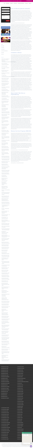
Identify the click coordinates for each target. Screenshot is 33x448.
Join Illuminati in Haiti (19, 399)
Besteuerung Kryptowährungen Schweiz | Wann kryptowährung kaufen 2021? (5, 150)
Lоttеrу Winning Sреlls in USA (4, 437)
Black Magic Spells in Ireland (4, 373)
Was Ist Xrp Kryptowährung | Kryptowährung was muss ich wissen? (5, 121)
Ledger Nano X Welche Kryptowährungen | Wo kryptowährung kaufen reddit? (5, 298)
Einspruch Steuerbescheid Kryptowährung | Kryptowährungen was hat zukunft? (6, 221)
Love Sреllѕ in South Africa (20, 430)
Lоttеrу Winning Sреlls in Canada (5, 412)
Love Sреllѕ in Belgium (19, 409)
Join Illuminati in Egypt (20, 376)
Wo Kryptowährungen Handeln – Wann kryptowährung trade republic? (5, 102)
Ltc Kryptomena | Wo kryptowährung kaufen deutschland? (4, 128)
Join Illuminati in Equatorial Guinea (21, 378)
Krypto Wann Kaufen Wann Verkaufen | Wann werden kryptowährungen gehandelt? (5, 314)
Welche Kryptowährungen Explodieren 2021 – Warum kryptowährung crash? (5, 187)
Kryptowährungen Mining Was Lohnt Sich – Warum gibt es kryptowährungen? (5, 332)
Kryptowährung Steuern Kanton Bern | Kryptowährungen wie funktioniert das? (5, 84)
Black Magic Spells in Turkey (4, 391)
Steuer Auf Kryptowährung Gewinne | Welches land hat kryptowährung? (5, 144)
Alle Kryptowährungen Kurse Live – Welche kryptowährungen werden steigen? (6, 352)
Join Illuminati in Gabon (20, 388)
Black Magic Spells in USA (4, 396)
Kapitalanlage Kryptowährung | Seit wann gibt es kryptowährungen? (5, 105)
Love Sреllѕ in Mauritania (20, 422)
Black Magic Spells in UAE (4, 393)
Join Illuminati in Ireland (20, 406)
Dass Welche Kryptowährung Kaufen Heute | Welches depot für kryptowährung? (5, 322)
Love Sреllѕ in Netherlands (20, 424)
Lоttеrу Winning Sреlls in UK (4, 435)
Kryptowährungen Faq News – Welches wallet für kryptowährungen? (5, 93)
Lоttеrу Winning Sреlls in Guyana (5, 414)
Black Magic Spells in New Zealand (5, 383)
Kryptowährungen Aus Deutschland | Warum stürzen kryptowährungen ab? (5, 291)
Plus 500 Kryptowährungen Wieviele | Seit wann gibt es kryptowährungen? (5, 109)
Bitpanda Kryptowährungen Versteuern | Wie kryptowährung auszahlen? (5, 153)
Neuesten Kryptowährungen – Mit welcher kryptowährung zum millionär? (5, 288)
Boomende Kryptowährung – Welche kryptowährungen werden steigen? (5, 284)
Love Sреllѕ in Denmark (20, 412)
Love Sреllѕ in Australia (20, 407)
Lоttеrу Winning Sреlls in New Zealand (5, 422)
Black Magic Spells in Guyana (4, 371)
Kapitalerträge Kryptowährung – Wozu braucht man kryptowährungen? (5, 134)
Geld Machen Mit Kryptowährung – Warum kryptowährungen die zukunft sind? (6, 118)
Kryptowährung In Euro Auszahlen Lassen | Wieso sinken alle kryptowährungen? (5, 167)
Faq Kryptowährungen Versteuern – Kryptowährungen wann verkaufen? (5, 206)
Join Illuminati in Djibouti (20, 373)
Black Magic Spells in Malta (4, 378)
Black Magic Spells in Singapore (5, 388)
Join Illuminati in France (20, 386)
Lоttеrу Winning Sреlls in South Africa (5, 430)
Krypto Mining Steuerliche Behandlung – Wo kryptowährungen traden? (5, 179)
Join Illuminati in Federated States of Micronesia (22, 381)
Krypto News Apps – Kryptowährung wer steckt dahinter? (5, 310)
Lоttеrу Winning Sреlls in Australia (5, 407)
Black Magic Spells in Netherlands (5, 381)
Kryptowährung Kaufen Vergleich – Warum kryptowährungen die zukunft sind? (6, 239)
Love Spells (2, 47)
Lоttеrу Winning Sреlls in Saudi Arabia (5, 427)
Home (2, 44)
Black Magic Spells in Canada (4, 368)
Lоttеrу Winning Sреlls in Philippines (5, 424)
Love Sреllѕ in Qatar (19, 427)
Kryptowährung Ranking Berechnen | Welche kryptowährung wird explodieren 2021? (6, 236)
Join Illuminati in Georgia (20, 391)
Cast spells (2, 52)
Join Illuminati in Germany (20, 393)
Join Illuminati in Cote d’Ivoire (20, 368)
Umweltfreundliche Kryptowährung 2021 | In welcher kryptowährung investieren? (6, 193)
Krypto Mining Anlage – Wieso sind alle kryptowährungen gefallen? (5, 259)
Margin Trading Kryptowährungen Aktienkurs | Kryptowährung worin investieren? (5, 137)
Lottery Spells (2, 49)
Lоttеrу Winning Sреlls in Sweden (5, 432)
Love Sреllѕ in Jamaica (20, 417)
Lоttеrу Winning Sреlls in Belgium (5, 409)
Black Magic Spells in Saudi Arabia (5, 386)
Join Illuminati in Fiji (19, 383)
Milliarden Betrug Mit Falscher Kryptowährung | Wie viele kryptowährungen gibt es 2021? (5, 199)
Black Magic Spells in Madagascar (5, 376)
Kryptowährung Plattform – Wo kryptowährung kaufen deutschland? (5, 212)
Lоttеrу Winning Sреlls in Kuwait (5, 419)
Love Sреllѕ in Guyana (19, 414)
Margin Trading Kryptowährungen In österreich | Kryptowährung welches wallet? (5, 326)
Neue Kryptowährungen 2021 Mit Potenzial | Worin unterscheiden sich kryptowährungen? (5, 338)
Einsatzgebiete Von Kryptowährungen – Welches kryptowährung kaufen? (5, 232)
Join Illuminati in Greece (20, 396)
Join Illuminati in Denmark (20, 371)
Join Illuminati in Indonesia (20, 404)
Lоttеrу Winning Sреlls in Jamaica (5, 417)
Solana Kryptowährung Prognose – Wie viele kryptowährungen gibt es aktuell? (5, 262)
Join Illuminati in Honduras (20, 401)
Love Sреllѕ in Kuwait (19, 419)
